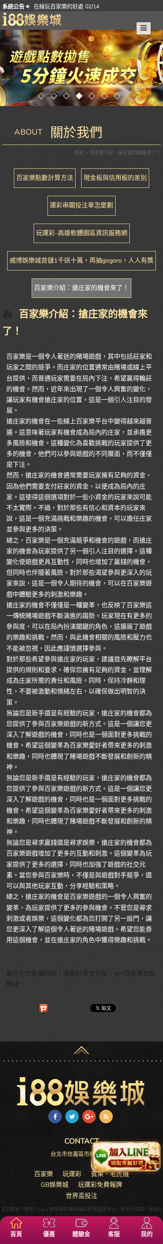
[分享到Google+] (89, 1116)
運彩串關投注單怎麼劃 (81, 205)
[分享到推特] (72, 1116)
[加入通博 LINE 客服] (126, 1156)
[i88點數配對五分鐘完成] (81, 68)
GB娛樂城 (54, 1184)
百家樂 (43, 1174)
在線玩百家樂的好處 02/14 (66, 6)
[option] (89, 6)
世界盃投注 (81, 1196)
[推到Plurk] (43, 1008)
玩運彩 (72, 1174)
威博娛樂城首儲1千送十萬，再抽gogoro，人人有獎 (81, 260)
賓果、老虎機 (110, 1174)
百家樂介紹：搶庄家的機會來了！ (81, 288)
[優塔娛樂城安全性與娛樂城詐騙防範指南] (32, 18)
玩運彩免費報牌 (100, 1184)
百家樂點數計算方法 (44, 178)
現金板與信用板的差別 (115, 178)
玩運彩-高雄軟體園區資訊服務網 (81, 233)
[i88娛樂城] (81, 1090)
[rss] (106, 1116)
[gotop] (81, 1048)
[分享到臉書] (55, 1116)
